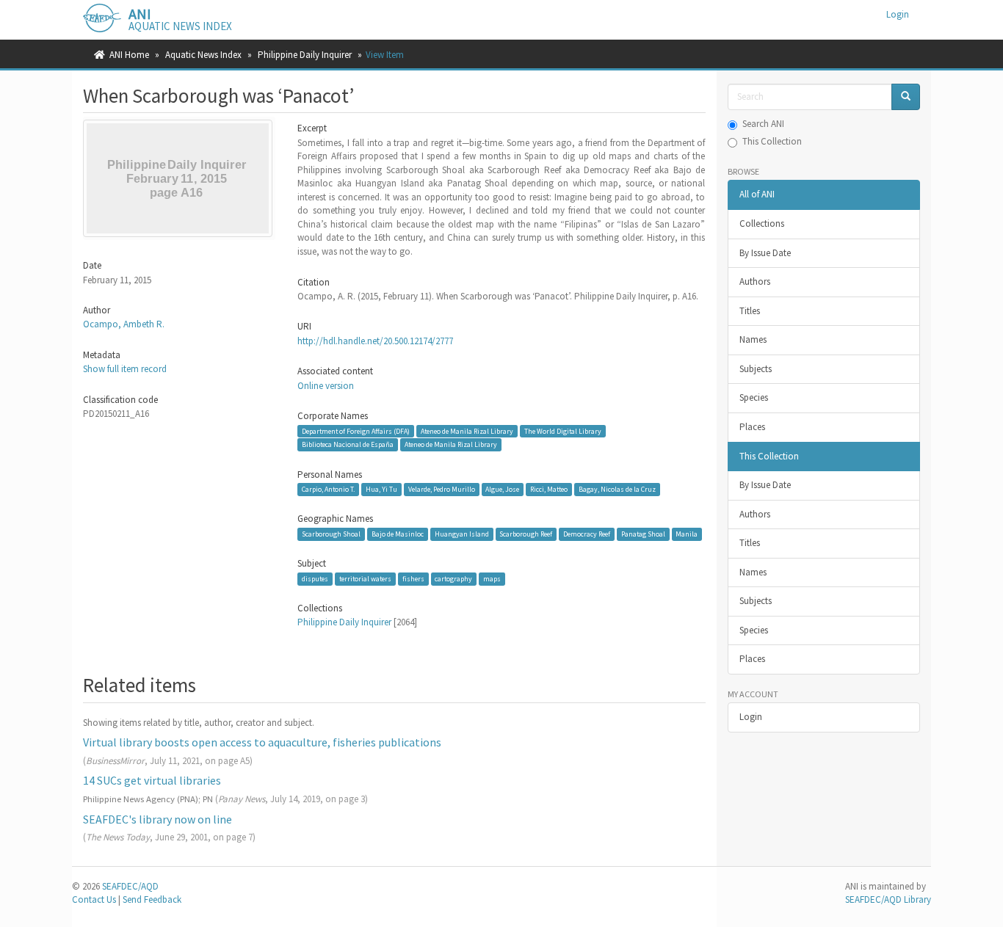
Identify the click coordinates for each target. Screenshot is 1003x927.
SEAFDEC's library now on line (157, 819)
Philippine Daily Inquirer (305, 54)
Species (753, 397)
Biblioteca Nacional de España (348, 444)
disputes (315, 579)
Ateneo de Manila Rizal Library (467, 430)
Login (750, 716)
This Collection (772, 141)
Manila (687, 534)
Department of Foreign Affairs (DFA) (356, 430)
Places (752, 427)
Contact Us (94, 899)
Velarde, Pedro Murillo (441, 489)
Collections (761, 223)
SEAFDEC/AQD (130, 886)
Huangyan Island (462, 534)
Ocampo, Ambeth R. (123, 324)
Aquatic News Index (203, 54)
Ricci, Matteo (549, 489)
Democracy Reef (586, 534)
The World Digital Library (562, 430)
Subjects (755, 369)
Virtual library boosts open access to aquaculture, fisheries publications (262, 742)
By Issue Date (765, 253)
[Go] (905, 97)
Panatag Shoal (643, 534)
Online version (325, 385)
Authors (754, 281)
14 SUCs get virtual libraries (152, 780)
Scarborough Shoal (331, 534)
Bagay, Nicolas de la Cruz (617, 489)
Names (753, 339)
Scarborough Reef (525, 534)
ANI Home (129, 54)
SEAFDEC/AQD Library (888, 899)
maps (492, 579)
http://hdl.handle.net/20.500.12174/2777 (375, 341)
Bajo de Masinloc (398, 534)
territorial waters (365, 579)
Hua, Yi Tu (381, 489)
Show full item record (125, 369)
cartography (453, 579)
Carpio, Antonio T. (328, 489)
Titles (749, 311)
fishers (413, 579)
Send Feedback (152, 899)
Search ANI (763, 123)
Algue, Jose (502, 489)
